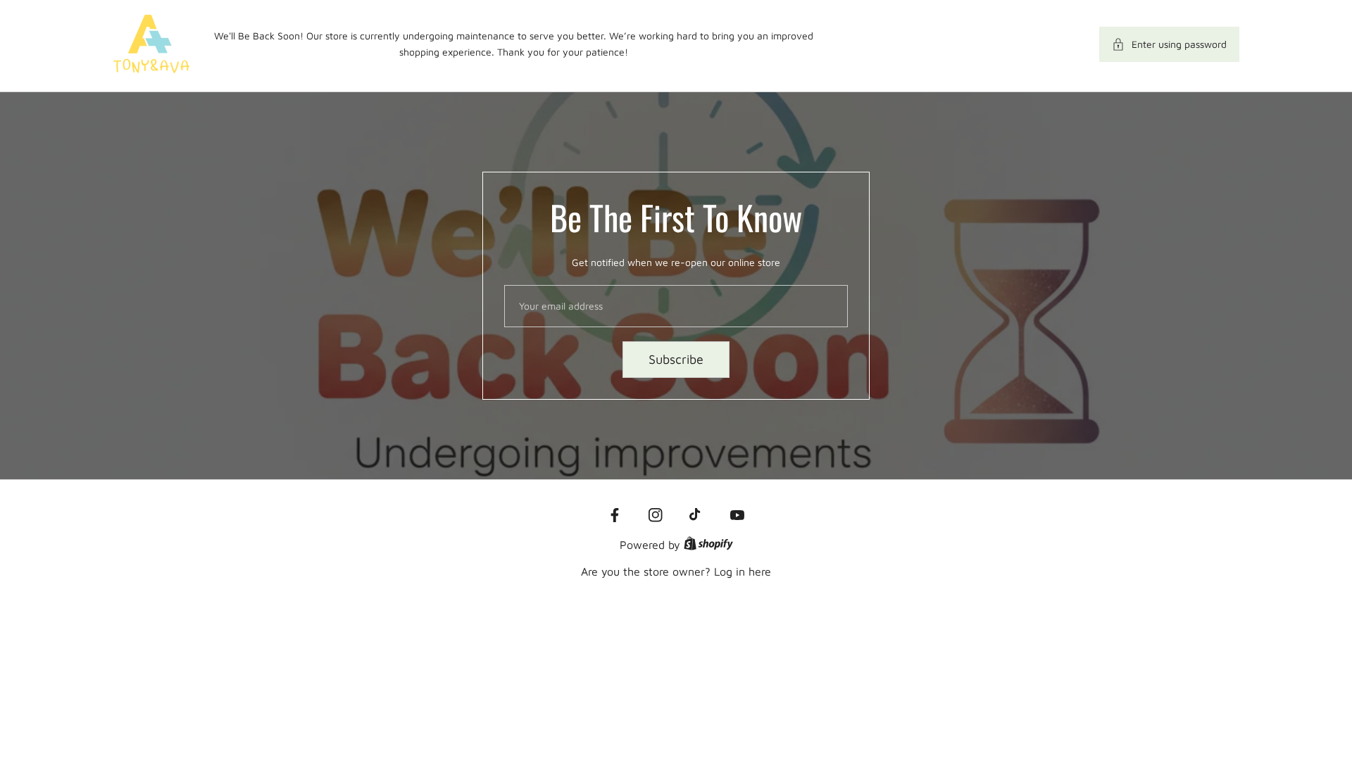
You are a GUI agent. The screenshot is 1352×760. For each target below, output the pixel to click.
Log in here (742, 571)
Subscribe (676, 359)
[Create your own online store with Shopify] (708, 544)
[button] (1169, 44)
